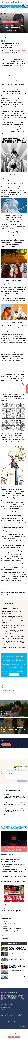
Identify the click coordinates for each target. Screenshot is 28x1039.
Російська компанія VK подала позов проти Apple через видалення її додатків (14, 917)
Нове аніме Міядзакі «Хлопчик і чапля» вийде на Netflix (12, 612)
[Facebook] (2, 41)
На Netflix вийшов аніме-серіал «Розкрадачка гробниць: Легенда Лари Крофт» (14, 607)
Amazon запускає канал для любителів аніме (13, 647)
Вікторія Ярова (5, 37)
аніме (13, 690)
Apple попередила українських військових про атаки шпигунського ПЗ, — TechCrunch (13, 875)
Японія (8, 690)
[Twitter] (4, 41)
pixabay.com (8, 598)
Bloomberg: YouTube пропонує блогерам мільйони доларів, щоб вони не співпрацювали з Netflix (12, 859)
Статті (8, 11)
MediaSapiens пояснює (10, 22)
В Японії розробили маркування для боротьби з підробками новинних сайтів (13, 880)
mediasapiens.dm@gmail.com (9, 1010)
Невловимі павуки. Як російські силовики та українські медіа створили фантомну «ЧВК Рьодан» (13, 642)
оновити (25, 764)
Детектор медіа (14, 943)
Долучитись (14, 675)
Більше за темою (8, 698)
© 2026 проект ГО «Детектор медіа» (8, 1009)
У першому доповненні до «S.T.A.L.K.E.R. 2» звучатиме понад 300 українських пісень (13, 870)
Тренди (5, 11)
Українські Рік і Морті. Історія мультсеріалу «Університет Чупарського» (13, 626)
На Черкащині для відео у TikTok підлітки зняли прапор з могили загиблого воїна (13, 637)
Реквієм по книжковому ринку (10, 923)
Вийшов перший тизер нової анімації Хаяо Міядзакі (13, 621)
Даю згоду (14, 1036)
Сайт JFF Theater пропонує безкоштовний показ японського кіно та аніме (13, 617)
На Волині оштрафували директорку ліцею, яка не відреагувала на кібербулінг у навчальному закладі (13, 631)
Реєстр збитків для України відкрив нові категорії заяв (13, 865)
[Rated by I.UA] (11, 1021)
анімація (4, 690)
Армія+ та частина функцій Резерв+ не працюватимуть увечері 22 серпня (12, 911)
